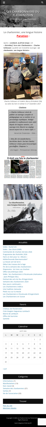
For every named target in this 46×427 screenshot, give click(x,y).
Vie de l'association (10, 393)
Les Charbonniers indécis (13, 286)
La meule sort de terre (12, 262)
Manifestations (9, 383)
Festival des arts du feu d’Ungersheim (18, 279)
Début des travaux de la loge (14, 264)
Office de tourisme (10, 316)
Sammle (6, 319)
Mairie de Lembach (10, 314)
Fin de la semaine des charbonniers (17, 267)
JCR (30, 423)
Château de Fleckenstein (12, 309)
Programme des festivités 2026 (15, 254)
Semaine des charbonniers (13, 388)
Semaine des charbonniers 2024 (15, 282)
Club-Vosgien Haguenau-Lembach (16, 311)
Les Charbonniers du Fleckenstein (23, 13)
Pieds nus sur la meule (12, 291)
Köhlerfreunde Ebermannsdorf (15, 259)
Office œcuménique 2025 (13, 272)
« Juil (5, 369)
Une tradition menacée (12, 289)
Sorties (5, 391)
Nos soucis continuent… (12, 284)
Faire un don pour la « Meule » (15, 257)
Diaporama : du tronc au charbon (16, 269)
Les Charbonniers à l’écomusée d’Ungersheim (21, 294)
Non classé (7, 386)
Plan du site (7, 406)
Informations (8, 381)
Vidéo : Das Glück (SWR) (12, 249)
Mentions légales (9, 408)
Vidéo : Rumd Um (10, 247)
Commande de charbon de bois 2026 (17, 252)
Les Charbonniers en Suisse (14, 296)
